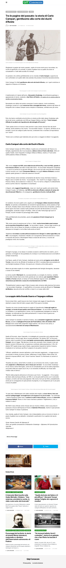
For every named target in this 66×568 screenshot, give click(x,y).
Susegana (28, 530)
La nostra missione (37, 563)
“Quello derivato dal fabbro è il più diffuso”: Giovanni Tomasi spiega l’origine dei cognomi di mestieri (46, 498)
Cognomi (37, 492)
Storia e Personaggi (22, 11)
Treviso (31, 11)
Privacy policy (27, 563)
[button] (6, 2)
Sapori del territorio (11, 492)
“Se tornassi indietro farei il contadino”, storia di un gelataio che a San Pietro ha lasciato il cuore (47, 536)
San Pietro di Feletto (11, 11)
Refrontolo (9, 530)
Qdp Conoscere (33, 559)
